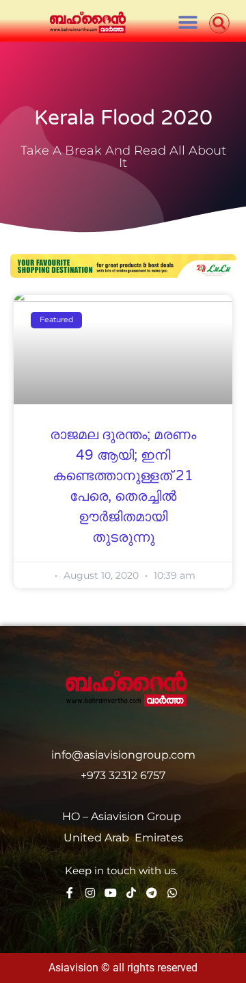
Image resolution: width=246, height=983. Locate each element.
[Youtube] (110, 892)
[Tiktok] (131, 892)
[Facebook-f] (69, 892)
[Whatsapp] (172, 892)
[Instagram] (90, 892)
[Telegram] (151, 892)
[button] (187, 22)
